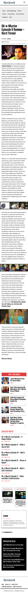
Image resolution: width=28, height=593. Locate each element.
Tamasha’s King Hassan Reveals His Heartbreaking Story (17, 409)
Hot (12, 383)
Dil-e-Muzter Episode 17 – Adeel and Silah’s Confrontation (13, 477)
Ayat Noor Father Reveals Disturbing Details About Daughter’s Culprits (17, 420)
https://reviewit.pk (7, 518)
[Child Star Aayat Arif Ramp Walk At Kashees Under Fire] (5, 400)
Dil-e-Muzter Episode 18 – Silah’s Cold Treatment (13, 469)
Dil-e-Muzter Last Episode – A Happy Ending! (12, 438)
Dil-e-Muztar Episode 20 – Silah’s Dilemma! (13, 453)
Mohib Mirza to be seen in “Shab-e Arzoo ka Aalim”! (7, 500)
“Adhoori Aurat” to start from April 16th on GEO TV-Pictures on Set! (20, 503)
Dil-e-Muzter (6, 441)
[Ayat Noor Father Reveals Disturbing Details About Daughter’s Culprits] (5, 420)
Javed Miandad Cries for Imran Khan (17, 380)
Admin (9, 38)
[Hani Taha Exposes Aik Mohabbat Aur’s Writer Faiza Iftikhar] (5, 389)
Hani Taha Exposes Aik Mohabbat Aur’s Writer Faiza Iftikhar (18, 389)
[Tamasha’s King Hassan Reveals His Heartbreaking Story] (5, 410)
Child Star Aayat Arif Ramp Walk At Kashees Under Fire (18, 399)
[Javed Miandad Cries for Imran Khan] (5, 380)
